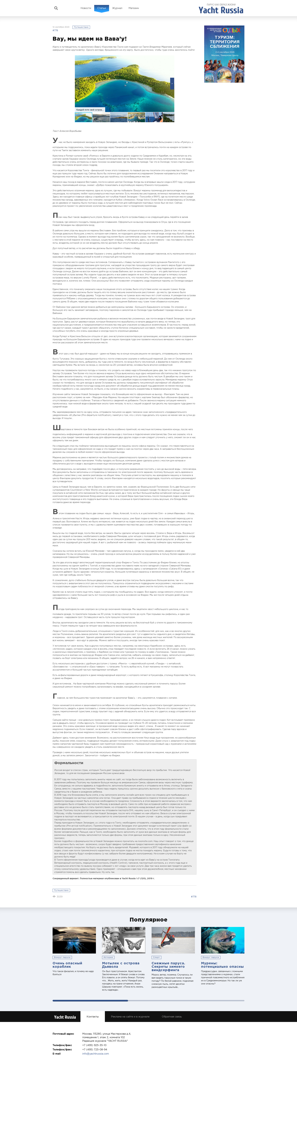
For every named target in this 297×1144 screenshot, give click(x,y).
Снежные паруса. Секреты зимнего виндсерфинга (168, 966)
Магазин (134, 8)
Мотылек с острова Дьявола (121, 964)
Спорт (156, 957)
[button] (172, 83)
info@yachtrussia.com (95, 1053)
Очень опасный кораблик (67, 964)
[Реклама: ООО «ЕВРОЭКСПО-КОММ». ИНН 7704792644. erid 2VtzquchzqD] (224, 54)
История (108, 957)
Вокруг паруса (62, 957)
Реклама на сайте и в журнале (130, 1016)
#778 (55, 30)
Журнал (117, 8)
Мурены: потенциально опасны (222, 964)
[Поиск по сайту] (56, 8)
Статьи (101, 8)
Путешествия (81, 27)
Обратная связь (172, 1016)
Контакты (93, 1016)
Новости (86, 8)
